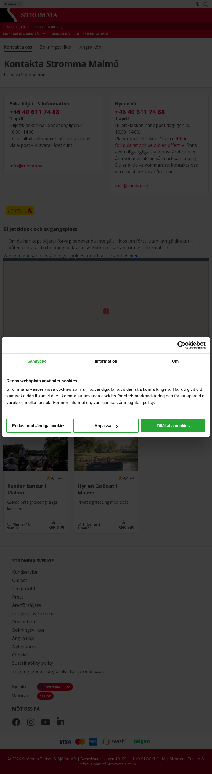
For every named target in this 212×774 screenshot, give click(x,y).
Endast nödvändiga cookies (38, 425)
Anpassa (102, 425)
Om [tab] (175, 361)
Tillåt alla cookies (173, 425)
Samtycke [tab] (36, 361)
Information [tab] (106, 361)
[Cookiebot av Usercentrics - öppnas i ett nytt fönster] (181, 345)
